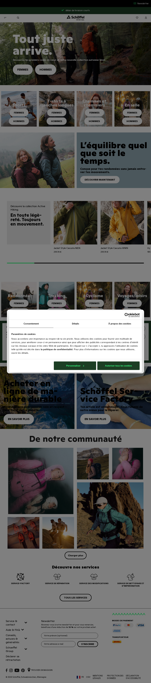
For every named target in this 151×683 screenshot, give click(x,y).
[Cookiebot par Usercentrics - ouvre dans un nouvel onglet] (127, 315)
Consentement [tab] (31, 323)
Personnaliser (73, 365)
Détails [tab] (75, 323)
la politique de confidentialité (57, 349)
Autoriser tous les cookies (118, 365)
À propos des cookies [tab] (119, 323)
